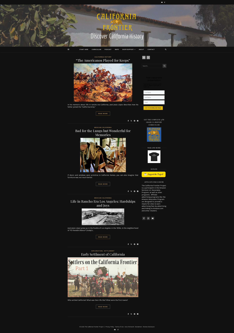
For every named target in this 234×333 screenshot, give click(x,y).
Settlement (109, 251)
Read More (103, 113)
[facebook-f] (164, 2)
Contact (151, 49)
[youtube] (162, 2)
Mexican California (103, 127)
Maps (117, 49)
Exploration (97, 251)
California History (103, 57)
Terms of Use (119, 327)
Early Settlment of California (103, 254)
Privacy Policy (109, 327)
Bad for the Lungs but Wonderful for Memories (103, 132)
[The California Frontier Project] (117, 26)
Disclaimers (138, 327)
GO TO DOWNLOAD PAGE (153, 108)
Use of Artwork (129, 327)
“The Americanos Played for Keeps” (103, 60)
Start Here (83, 49)
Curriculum (96, 49)
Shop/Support (128, 49)
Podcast (108, 49)
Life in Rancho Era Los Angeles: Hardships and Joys (103, 203)
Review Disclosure (149, 327)
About (141, 49)
